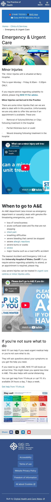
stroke (10, 248)
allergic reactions (22, 241)
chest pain (11, 232)
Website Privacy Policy (25, 470)
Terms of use (25, 464)
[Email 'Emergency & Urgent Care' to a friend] (29, 432)
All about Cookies (24, 484)
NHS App (33, 14)
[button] (11, 432)
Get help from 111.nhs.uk (13, 386)
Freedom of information (25, 477)
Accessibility (25, 457)
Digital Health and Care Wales (28, 499)
